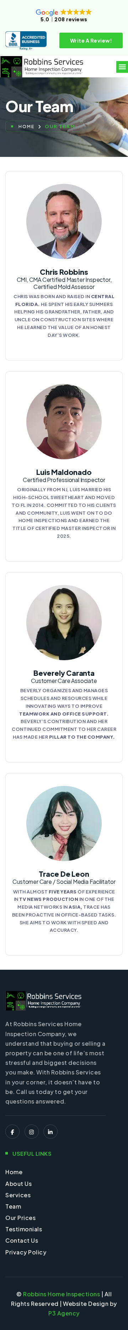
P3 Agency (64, 1313)
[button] (122, 67)
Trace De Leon (63, 877)
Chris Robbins (64, 278)
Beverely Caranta (64, 676)
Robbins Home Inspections (61, 1294)
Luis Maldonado (64, 475)
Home (26, 126)
